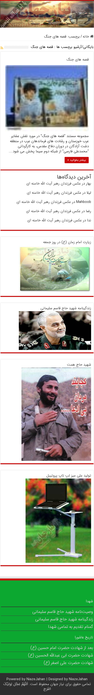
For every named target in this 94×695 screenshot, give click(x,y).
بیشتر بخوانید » (76, 160)
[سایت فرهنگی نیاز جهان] (47, 14)
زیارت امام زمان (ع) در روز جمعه (67, 242)
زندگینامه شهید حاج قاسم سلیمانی (65, 308)
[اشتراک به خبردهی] (1, 48)
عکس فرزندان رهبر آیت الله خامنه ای (53, 183)
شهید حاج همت (79, 365)
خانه (86, 36)
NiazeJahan (36, 679)
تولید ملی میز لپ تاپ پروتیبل (68, 476)
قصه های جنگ (78, 59)
